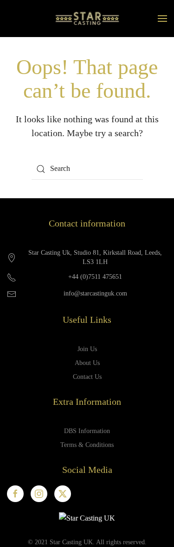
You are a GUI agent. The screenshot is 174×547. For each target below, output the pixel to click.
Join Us (87, 349)
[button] (162, 18)
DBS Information (87, 431)
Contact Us (87, 376)
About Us (87, 362)
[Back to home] (87, 18)
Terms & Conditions (87, 444)
